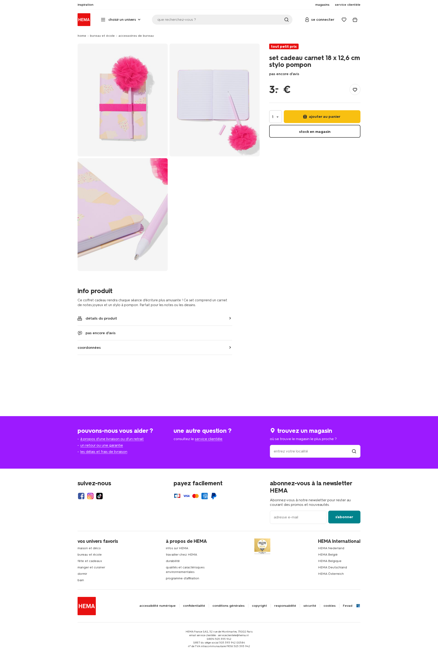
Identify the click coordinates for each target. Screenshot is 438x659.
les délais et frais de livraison (103, 451)
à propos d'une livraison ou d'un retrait (112, 439)
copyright (259, 606)
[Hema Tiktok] (99, 496)
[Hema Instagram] (90, 496)
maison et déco (89, 548)
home (82, 36)
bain (81, 580)
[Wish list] (344, 19)
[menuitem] (85, 5)
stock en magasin (315, 131)
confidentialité (194, 606)
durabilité (173, 561)
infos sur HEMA (177, 548)
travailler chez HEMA (181, 555)
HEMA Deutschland (332, 567)
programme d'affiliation (182, 578)
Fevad (347, 606)
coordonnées (89, 347)
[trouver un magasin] (354, 451)
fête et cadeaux (90, 561)
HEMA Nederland (331, 548)
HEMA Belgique (330, 561)
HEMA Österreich (331, 574)
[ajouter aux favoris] (354, 89)
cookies (329, 606)
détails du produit (101, 318)
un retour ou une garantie (101, 445)
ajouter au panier (324, 116)
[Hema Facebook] (81, 496)
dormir (82, 574)
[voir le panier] (354, 19)
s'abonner (344, 517)
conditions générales (228, 606)
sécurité (309, 606)
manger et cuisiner (91, 567)
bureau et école (102, 36)
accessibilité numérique (157, 606)
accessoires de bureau (136, 36)
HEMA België (328, 555)
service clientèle (208, 439)
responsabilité (285, 606)
